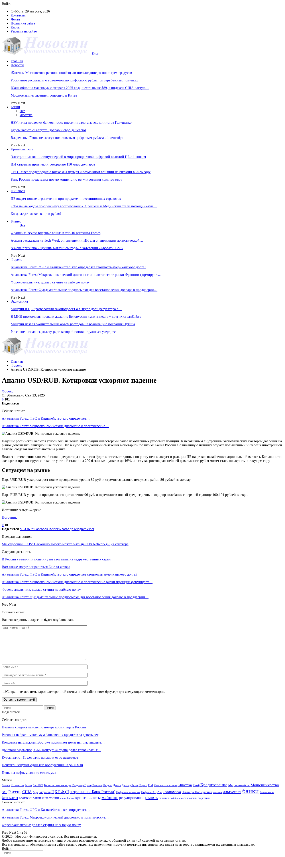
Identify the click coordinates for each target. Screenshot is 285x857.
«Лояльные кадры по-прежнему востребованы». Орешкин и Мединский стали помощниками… (84, 206)
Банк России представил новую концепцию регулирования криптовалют (66, 179)
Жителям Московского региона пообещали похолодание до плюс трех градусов (71, 73)
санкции (164, 798)
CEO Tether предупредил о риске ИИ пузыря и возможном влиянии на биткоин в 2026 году (81, 172)
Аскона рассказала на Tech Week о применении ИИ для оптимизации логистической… (77, 240)
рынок (151, 797)
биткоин (10, 797)
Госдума (107, 785)
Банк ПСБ (38, 785)
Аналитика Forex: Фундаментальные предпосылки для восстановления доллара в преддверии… (84, 290)
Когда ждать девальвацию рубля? (36, 214)
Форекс (16, 259)
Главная (17, 61)
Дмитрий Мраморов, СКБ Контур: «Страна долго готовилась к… (51, 750)
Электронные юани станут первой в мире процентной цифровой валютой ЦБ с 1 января (78, 157)
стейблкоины (176, 798)
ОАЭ (4, 792)
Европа (143, 785)
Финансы (18, 191)
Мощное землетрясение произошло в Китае (44, 95)
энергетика (204, 798)
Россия (14, 791)
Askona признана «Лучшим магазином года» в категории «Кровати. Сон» (67, 248)
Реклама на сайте (24, 31)
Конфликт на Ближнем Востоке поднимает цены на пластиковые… (53, 742)
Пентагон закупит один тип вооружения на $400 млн (42, 765)
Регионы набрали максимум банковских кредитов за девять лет (50, 735)
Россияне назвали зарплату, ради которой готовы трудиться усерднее (63, 332)
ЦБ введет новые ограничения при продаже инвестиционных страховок (66, 198)
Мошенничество (264, 785)
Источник (9, 517)
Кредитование (213, 784)
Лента (15, 19)
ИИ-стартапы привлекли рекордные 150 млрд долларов (53, 164)
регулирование (131, 797)
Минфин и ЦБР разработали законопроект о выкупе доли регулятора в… (66, 309)
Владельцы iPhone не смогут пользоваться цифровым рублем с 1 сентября (67, 137)
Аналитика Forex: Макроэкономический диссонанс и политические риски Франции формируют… (86, 275)
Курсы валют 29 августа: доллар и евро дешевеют (48, 130)
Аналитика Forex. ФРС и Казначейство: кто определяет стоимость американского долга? (78, 267)
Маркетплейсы (239, 785)
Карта (15, 27)
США (27, 792)
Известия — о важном (165, 785)
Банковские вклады (57, 785)
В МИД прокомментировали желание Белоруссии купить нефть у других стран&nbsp (76, 316)
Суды (35, 792)
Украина (45, 792)
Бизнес (16, 221)
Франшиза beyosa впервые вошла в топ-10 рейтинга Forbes (55, 233)
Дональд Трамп (130, 785)
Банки (15, 107)
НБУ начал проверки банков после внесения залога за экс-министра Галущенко (71, 122)
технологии (190, 798)
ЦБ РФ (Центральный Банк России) (83, 791)
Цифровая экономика (128, 792)
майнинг (110, 797)
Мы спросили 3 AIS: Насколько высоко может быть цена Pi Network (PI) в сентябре (65, 544)
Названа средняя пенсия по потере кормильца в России (44, 727)
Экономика (19, 301)
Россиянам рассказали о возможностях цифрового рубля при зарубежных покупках (74, 80)
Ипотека (26, 115)
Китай (196, 785)
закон (37, 798)
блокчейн (25, 798)
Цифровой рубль (151, 792)
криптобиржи (67, 798)
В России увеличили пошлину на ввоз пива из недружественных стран (56, 559)
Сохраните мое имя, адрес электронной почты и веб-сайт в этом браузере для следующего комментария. (85, 691)
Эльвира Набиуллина (197, 792)
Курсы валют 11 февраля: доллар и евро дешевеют (40, 757)
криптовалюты (88, 797)
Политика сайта (23, 23)
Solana (28, 785)
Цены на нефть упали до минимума (29, 772)
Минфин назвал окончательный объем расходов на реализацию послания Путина (73, 324)
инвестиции (50, 798)
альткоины (232, 792)
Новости (17, 65)
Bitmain (6, 785)
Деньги (117, 785)
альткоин (217, 792)
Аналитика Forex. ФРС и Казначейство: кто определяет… (46, 418)
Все (22, 111)
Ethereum (17, 785)
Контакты (18, 15)
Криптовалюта (22, 149)
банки (250, 790)
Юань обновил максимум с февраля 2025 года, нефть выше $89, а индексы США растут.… (80, 88)
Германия (97, 785)
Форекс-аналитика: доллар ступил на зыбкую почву (50, 282)
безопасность (267, 792)
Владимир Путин (82, 785)
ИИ (150, 785)
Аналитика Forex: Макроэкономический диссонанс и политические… (55, 426)
